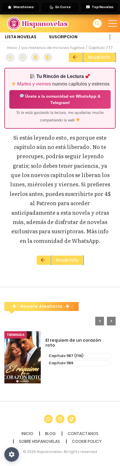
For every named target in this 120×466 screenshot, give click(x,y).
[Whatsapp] (48, 419)
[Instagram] (60, 419)
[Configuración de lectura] (11, 454)
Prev (75, 57)
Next (111, 321)
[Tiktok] (71, 419)
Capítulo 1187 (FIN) (66, 355)
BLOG (50, 433)
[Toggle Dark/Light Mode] (47, 57)
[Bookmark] (35, 57)
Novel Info (99, 57)
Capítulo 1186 (61, 363)
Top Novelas (103, 7)
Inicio (12, 47)
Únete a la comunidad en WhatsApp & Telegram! (62, 99)
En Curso (63, 7)
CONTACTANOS (83, 433)
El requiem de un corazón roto (73, 343)
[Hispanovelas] (38, 23)
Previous (99, 321)
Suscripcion (63, 37)
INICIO (27, 433)
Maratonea (23, 7)
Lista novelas (20, 37)
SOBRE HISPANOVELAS (39, 441)
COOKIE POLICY (87, 441)
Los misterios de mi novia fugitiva (52, 47)
